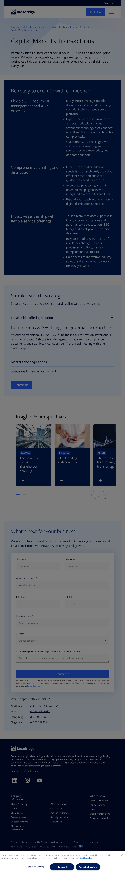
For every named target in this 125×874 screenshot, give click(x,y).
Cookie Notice (86, 858)
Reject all (62, 866)
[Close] (121, 855)
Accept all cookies (88, 866)
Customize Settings (35, 866)
